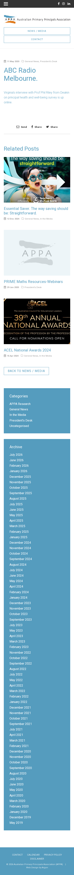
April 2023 (16, 636)
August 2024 (17, 564)
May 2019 (16, 823)
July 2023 (16, 625)
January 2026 (18, 471)
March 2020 (17, 801)
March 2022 (17, 691)
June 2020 (16, 784)
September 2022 (20, 663)
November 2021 (20, 713)
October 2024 (18, 553)
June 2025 (16, 509)
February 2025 (19, 532)
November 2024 (20, 548)
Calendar (33, 854)
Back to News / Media (26, 371)
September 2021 (20, 724)
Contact (37, 39)
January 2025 (18, 537)
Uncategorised (19, 426)
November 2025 (20, 482)
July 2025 (16, 504)
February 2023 (19, 647)
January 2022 (18, 702)
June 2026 (16, 460)
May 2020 (16, 790)
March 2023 (17, 641)
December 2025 (20, 477)
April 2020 (16, 795)
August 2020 (17, 773)
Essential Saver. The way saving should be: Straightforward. (36, 210)
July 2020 (16, 779)
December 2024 (20, 542)
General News (32, 61)
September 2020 (20, 768)
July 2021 (16, 729)
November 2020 (20, 757)
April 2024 (16, 586)
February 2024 (19, 592)
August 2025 (17, 498)
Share (38, 127)
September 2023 (20, 619)
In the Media (46, 219)
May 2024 (16, 581)
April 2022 (16, 685)
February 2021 (19, 746)
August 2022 (17, 669)
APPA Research (20, 404)
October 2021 (18, 718)
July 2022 (16, 674)
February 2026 (19, 465)
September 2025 (20, 493)
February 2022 (19, 696)
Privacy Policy (53, 854)
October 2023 (18, 614)
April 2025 (16, 520)
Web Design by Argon (37, 867)
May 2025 (16, 515)
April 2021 (16, 735)
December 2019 (20, 817)
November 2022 (20, 652)
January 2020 (18, 812)
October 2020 (18, 762)
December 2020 (20, 751)
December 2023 (20, 603)
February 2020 (19, 806)
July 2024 (16, 570)
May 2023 (16, 630)
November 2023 (20, 608)
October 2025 (18, 487)
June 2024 (16, 575)
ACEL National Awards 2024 (27, 350)
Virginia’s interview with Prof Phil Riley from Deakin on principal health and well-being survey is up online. (36, 97)
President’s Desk (48, 61)
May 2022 (16, 680)
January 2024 (18, 597)
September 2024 (20, 559)
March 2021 (17, 740)
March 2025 (17, 526)
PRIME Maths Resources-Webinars (33, 281)
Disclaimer (37, 858)
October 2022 (18, 658)
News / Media (37, 31)
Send (23, 127)
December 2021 (20, 707)
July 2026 (16, 455)
